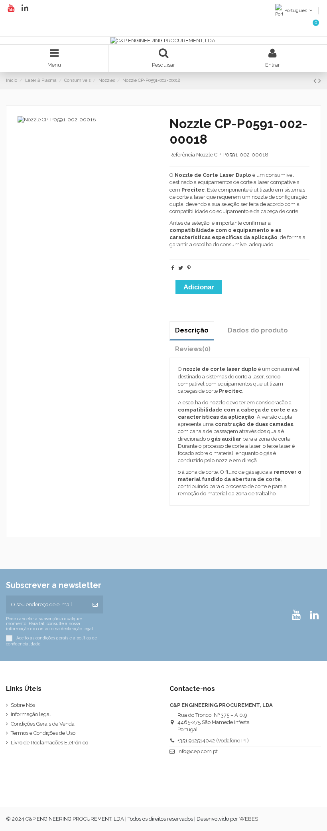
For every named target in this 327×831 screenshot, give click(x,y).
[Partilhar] (172, 268)
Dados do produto (258, 330)
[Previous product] (315, 80)
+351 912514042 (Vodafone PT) (213, 741)
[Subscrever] (95, 605)
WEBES (248, 819)
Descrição (192, 330)
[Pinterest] (189, 268)
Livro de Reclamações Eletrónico (49, 743)
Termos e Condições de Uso (43, 733)
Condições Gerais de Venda (43, 724)
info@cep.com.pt (197, 751)
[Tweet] (180, 268)
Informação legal (31, 714)
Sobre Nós (23, 705)
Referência (182, 155)
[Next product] (319, 80)
